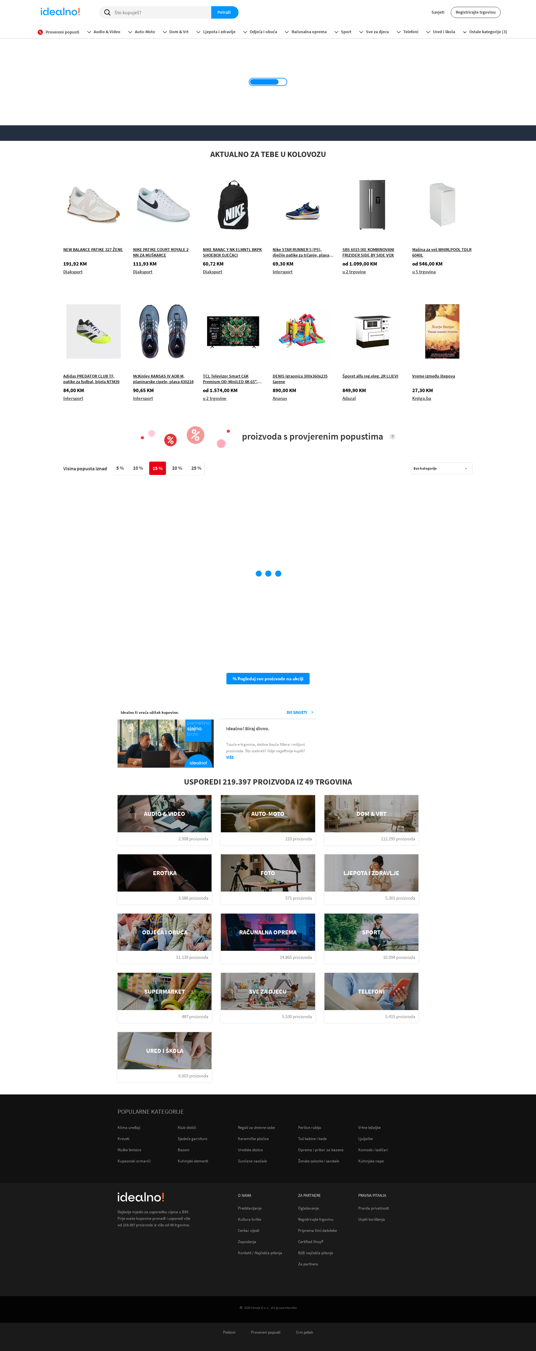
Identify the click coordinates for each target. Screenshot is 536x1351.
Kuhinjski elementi (193, 1161)
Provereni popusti (265, 1332)
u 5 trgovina (424, 272)
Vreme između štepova (433, 376)
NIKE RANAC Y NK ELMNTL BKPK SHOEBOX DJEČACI (232, 252)
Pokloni (229, 1332)
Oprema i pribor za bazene (320, 1149)
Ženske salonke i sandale (318, 1161)
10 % (138, 468)
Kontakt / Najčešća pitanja (260, 1252)
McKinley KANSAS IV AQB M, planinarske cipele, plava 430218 (163, 378)
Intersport (283, 272)
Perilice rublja (309, 1127)
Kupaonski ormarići (134, 1161)
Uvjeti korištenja (371, 1219)
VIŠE (230, 757)
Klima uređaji (129, 1127)
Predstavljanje (249, 1208)
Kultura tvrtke (249, 1219)
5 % (120, 468)
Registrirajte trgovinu (476, 12)
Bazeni (183, 1149)
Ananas (280, 398)
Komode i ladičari (373, 1149)
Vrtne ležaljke (369, 1127)
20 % (177, 468)
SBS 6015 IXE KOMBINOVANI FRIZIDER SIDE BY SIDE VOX (368, 252)
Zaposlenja (247, 1241)
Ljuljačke (365, 1138)
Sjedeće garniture (192, 1138)
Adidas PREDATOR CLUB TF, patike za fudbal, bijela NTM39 (91, 378)
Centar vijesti (248, 1230)
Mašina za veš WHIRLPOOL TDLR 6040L (441, 252)
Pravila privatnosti (373, 1208)
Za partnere (308, 1263)
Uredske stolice (250, 1149)
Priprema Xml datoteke (317, 1230)
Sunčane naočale (252, 1161)
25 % (196, 468)
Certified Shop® (311, 1241)
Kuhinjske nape (371, 1161)
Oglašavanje (308, 1208)
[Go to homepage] (60, 12)
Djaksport (73, 272)
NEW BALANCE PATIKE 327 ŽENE (93, 249)
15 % (158, 468)
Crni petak (304, 1332)
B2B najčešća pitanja (315, 1252)
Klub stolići (187, 1127)
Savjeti (437, 12)
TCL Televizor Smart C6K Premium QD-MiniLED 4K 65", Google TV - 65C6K (230, 378)
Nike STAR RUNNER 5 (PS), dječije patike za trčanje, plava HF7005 (301, 252)
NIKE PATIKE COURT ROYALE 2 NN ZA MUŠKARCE (161, 252)
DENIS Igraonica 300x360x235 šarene (300, 378)
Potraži (224, 12)
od (359, 264)
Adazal (349, 398)
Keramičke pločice (253, 1138)
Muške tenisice (129, 1149)
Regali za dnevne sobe (256, 1127)
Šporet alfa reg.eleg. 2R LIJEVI (370, 376)
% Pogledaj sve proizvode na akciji (268, 679)
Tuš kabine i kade (312, 1138)
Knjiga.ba (421, 398)
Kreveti (123, 1138)
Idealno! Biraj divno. (248, 728)
